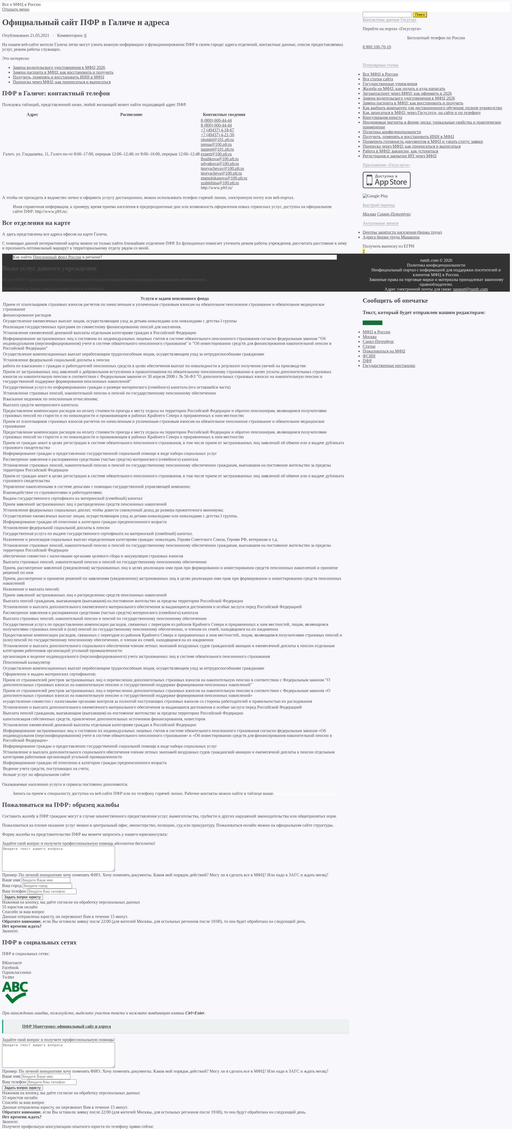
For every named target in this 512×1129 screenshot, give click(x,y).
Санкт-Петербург (378, 341)
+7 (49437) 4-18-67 (217, 130)
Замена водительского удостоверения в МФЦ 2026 (59, 67)
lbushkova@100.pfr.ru (220, 159)
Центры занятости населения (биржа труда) (402, 232)
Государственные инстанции (389, 365)
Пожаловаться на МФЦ (384, 351)
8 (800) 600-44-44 (216, 120)
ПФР (367, 360)
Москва (370, 336)
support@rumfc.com (470, 289)
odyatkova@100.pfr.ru (220, 163)
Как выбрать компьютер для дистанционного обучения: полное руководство (432, 108)
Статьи (369, 346)
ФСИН (369, 356)
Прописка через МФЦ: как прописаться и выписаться (62, 82)
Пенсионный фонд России (57, 257)
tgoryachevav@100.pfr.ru (222, 168)
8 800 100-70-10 (377, 47)
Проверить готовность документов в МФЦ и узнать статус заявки (423, 141)
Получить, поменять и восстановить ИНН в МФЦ (58, 77)
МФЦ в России (376, 332)
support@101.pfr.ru (217, 149)
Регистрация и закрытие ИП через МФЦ (400, 156)
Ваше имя (11, 880)
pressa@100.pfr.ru (216, 144)
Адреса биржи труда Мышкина (391, 237)
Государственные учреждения (390, 83)
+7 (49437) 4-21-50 (217, 134)
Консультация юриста (382, 117)
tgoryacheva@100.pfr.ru (221, 173)
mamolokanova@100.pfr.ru (224, 178)
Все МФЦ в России (380, 74)
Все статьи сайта (378, 79)
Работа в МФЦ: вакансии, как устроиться (400, 151)
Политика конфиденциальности (392, 132)
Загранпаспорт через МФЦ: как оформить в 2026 (407, 93)
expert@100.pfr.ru (216, 154)
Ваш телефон (14, 891)
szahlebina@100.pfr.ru (220, 183)
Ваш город (12, 885)
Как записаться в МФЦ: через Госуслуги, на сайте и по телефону (422, 112)
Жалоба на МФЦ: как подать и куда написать (404, 88)
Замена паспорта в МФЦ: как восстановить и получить (63, 72)
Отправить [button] (372, 323)
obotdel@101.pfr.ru (217, 139)
